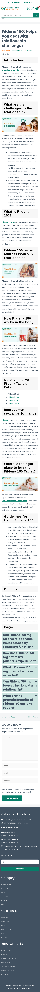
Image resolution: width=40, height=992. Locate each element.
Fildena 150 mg (8, 222)
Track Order (27, 2)
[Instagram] (2, 855)
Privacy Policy (6, 950)
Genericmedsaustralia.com (14, 501)
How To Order (6, 929)
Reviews (4, 937)
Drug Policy (5, 954)
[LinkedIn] (8, 855)
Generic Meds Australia (26, 985)
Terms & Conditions (8, 966)
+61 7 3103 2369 (13, 2)
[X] (5, 855)
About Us (4, 917)
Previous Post (9, 717)
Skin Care (4, 892)
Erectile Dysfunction (8, 884)
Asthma (4, 900)
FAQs (3, 925)
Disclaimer (5, 974)
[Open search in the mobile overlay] (20, 15)
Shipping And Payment (9, 958)
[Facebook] (11, 855)
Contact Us (5, 921)
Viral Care (4, 896)
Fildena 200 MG (14, 403)
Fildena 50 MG (14, 397)
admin (30, 50)
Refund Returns (6, 962)
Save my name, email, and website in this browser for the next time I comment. (18, 791)
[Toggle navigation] (3, 19)
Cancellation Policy (7, 970)
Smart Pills (4, 888)
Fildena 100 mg (14, 400)
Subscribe (20, 869)
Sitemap (4, 933)
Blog (2, 904)
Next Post (32, 717)
